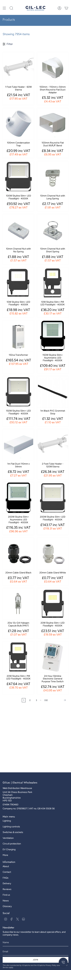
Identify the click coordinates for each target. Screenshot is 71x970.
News (6, 900)
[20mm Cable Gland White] (52, 553)
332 (46, 700)
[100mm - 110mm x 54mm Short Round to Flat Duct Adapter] (52, 67)
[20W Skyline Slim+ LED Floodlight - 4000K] (52, 603)
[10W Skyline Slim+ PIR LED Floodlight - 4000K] (52, 283)
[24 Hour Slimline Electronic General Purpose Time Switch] (52, 657)
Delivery (7, 883)
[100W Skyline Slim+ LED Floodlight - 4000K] (18, 176)
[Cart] (66, 8)
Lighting (7, 820)
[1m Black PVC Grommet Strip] (52, 391)
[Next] (58, 700)
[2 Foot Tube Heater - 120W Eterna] (52, 444)
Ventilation (8, 838)
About (6, 866)
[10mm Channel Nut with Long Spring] (52, 176)
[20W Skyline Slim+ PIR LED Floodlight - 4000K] (18, 657)
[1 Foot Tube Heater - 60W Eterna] (18, 67)
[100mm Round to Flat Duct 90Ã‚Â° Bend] (52, 123)
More (5, 855)
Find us (6, 894)
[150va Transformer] (18, 336)
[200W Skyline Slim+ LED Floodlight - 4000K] (52, 497)
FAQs (5, 877)
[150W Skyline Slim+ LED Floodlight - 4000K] (18, 391)
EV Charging (9, 849)
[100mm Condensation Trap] (18, 123)
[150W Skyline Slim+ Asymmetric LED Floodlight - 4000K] (52, 336)
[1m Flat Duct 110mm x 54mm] (18, 444)
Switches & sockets (13, 832)
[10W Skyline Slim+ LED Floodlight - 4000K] (18, 283)
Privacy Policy (51, 965)
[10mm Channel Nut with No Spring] (18, 229)
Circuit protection (12, 843)
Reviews (7, 889)
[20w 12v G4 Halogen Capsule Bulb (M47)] (18, 603)
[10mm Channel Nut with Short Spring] (52, 229)
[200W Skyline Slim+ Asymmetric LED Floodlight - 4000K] (18, 497)
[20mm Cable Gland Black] (18, 553)
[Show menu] (4, 8)
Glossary (7, 906)
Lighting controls (11, 826)
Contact (7, 872)
